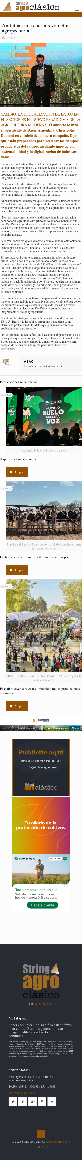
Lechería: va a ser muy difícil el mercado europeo (34, 557)
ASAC (29, 361)
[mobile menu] (77, 9)
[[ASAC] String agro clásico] (38, 5)
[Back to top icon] (41, 1134)
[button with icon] (13, 1101)
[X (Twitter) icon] (39, 1147)
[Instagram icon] (43, 1147)
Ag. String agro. (43, 1004)
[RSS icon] (47, 1147)
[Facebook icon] (35, 1147)
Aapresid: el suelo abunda (18, 459)
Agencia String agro (58, 1141)
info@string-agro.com (22, 1093)
